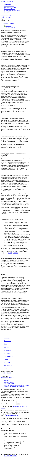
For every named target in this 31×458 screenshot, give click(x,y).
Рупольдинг (7, 350)
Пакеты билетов (9, 383)
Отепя (6, 359)
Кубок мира (7, 4)
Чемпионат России (9, 9)
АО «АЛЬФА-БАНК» (10, 456)
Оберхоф (6, 347)
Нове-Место (7, 362)
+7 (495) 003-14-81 (6, 17)
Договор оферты (9, 382)
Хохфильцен (7, 341)
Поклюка (7, 353)
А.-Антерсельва (8, 356)
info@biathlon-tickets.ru (7, 15)
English (12, 27)
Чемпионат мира (9, 6)
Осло (5, 368)
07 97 (16, 253)
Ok (18, 403)
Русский (9, 26)
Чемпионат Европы (10, 7)
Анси (5, 344)
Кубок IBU (7, 12)
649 (14, 253)
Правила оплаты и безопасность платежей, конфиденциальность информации (16, 385)
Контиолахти (8, 365)
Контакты (7, 380)
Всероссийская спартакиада (12, 10)
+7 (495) (10, 253)
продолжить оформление (8, 23)
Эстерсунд (7, 338)
